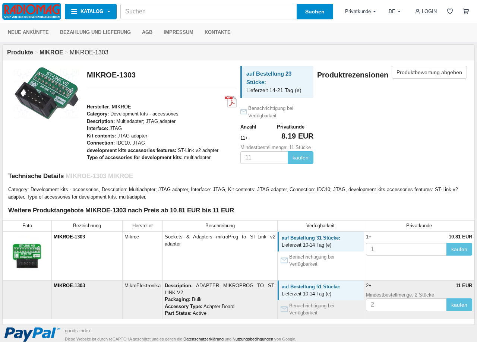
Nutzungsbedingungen (253, 339)
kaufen (301, 158)
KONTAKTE (218, 32)
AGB (147, 32)
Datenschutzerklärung (203, 339)
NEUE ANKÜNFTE (28, 32)
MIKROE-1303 (69, 237)
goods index (78, 330)
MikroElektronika (142, 285)
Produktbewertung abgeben (429, 72)
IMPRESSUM (178, 32)
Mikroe (131, 237)
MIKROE (121, 107)
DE (392, 11)
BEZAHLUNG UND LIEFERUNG (95, 32)
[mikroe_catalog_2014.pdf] (231, 102)
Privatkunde (358, 11)
